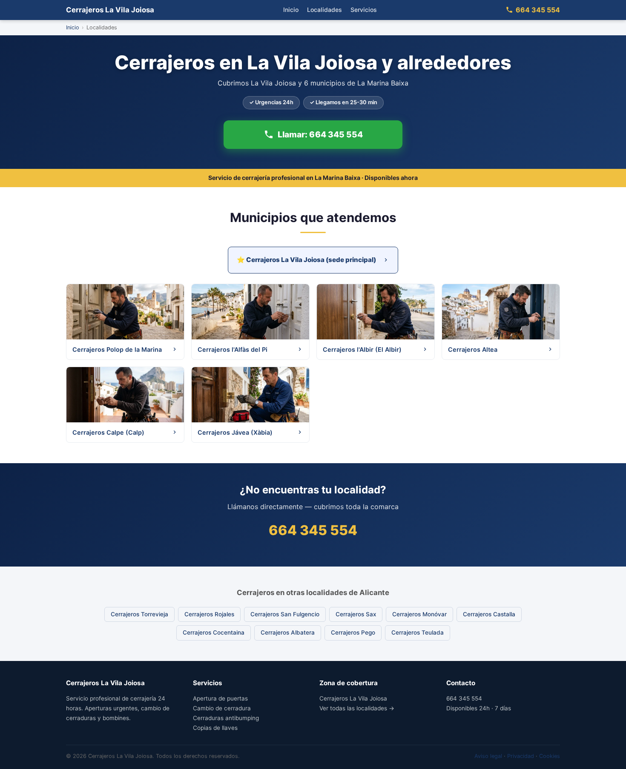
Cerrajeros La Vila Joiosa (110, 10)
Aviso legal (488, 756)
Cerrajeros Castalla (489, 614)
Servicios (363, 9)
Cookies (549, 756)
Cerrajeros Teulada (417, 632)
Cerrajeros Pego (353, 632)
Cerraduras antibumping (226, 718)
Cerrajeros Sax (356, 614)
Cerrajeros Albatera (288, 632)
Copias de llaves (215, 727)
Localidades (324, 9)
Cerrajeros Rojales (209, 614)
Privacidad (520, 756)
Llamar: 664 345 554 (320, 134)
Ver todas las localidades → (356, 708)
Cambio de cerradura (222, 708)
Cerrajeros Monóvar (419, 614)
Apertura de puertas (220, 698)
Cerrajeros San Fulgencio (284, 614)
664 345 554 (538, 10)
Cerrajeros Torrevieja (139, 614)
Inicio (291, 9)
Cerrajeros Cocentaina (213, 632)
